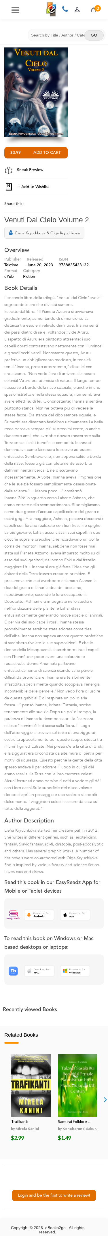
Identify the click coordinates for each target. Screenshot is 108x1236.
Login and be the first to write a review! (54, 1195)
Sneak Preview (29, 170)
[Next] (105, 1099)
